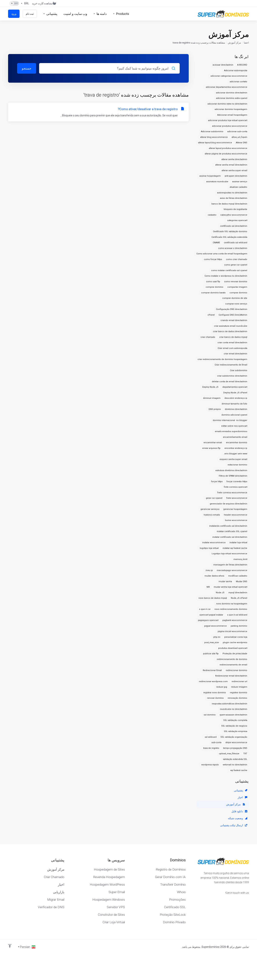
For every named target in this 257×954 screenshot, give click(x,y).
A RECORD (242, 65)
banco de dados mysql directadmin (229, 204)
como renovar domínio (235, 281)
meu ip (209, 570)
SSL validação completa (235, 720)
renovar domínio (215, 698)
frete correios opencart (235, 487)
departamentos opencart (234, 387)
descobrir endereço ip (235, 398)
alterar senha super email (234, 170)
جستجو (26, 68)
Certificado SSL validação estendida (229, 237)
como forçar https (213, 259)
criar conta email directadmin (232, 342)
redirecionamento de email (233, 664)
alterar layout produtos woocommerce (228, 148)
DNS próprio (215, 409)
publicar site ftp (211, 653)
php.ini (216, 637)
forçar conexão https (237, 481)
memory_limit (240, 559)
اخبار (240, 797)
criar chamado (208, 337)
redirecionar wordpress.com (213, 681)
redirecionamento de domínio (232, 659)
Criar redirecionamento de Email (231, 365)
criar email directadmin (235, 353)
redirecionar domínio (236, 670)
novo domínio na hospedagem (231, 603)
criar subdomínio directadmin (232, 376)
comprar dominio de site (234, 298)
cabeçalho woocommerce (233, 215)
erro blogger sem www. (235, 453)
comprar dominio (238, 292)
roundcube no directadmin (233, 709)
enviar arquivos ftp (211, 448)
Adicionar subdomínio (212, 131)
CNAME (216, 242)
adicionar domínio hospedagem (231, 109)
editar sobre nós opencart (234, 426)
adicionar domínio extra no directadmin (227, 104)
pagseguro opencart (208, 620)
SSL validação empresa (235, 731)
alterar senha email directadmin (231, 165)
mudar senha (225, 581)
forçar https (217, 481)
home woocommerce (236, 520)
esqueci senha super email (233, 459)
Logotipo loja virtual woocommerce (229, 553)
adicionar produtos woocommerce (229, 126)
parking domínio (239, 626)
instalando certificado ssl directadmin (228, 526)
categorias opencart (237, 220)
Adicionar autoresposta (235, 70)
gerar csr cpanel (214, 498)
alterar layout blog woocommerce (215, 142)
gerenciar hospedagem (235, 509)
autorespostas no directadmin (232, 192)
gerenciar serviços (210, 509)
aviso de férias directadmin (233, 198)
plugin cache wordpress (235, 642)
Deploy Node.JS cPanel (235, 392)
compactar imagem (237, 287)
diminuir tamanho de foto (234, 404)
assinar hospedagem (210, 176)
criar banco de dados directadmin (230, 331)
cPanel (211, 315)
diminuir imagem (212, 398)
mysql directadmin (237, 592)
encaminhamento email (235, 437)
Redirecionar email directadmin (231, 676)
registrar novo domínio (214, 692)
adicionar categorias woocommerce (229, 76)
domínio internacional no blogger (230, 420)
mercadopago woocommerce (232, 570)
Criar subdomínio (238, 370)
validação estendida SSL (235, 759)
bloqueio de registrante (235, 209)
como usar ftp (213, 281)
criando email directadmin (234, 320)
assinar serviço (239, 181)
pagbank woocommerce (234, 620)
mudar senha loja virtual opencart (230, 587)
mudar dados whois (214, 576)
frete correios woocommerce (232, 492)
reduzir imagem (239, 687)
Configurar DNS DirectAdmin (233, 315)
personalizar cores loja (235, 637)
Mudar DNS (241, 581)
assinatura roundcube (217, 181)
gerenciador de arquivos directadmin (228, 504)
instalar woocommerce (214, 542)
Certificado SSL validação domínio (230, 231)
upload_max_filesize (229, 753)
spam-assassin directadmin (233, 715)
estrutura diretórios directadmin (231, 470)
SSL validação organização (234, 737)
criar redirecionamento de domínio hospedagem (222, 359)
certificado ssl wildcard (235, 242)
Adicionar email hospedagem (232, 115)
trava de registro (211, 748)
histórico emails (212, 515)
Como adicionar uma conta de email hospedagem (221, 253)
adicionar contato (238, 81)
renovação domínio (237, 698)
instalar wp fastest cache (235, 548)
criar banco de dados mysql (233, 337)
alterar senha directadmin (234, 159)
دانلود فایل (237, 811)
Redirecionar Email (212, 670)
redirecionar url (239, 681)
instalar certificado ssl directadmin (229, 537)
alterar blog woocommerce (214, 137)
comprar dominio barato (213, 292)
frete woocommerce (236, 498)
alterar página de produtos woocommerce (226, 154)
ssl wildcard (211, 737)
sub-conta (216, 742)
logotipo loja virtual (209, 548)
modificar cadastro (237, 576)
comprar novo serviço (236, 304)
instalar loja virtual (238, 542)
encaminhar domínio (236, 442)
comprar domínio (214, 287)
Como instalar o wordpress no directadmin (226, 276)
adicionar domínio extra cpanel (231, 98)
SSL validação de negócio (234, 726)
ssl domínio (210, 715)
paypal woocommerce (215, 626)
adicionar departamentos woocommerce (226, 87)
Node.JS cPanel (239, 598)
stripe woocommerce (236, 742)
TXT (245, 753)
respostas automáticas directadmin (229, 703)
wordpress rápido (210, 764)
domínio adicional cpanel (234, 415)
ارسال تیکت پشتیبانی (231, 825)
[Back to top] (9, 946)
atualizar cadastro (238, 187)
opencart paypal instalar (211, 615)
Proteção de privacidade (235, 653)
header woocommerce (235, 515)
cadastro (212, 215)
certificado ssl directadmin (233, 226)
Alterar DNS (241, 142)
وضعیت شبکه (235, 818)
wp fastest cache (238, 770)
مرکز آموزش (234, 42)
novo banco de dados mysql (212, 598)
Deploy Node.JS (210, 387)
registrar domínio (238, 692)
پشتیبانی (238, 790)
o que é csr (205, 609)
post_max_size (211, 642)
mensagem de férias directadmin (230, 565)
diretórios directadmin (236, 409)
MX (208, 587)
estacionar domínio (237, 465)
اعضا (246, 42)
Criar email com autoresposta (232, 348)
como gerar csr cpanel (235, 265)
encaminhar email (213, 442)
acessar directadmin (223, 65)
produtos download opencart (232, 648)
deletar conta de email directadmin (229, 381)
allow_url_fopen (239, 137)
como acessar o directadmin (232, 248)
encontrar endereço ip (235, 448)
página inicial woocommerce (232, 631)
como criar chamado (236, 259)
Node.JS (220, 592)
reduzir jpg (221, 687)
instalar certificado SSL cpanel (232, 531)
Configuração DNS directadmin (231, 309)
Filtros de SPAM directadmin (233, 476)
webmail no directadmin (235, 764)
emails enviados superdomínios (231, 431)
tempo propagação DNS (235, 748)
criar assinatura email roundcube (230, 326)
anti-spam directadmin (236, 176)
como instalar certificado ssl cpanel (229, 270)
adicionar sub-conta (237, 131)
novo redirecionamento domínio (230, 609)
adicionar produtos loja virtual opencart (227, 120)
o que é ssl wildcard (237, 615)
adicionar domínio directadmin (231, 93)
